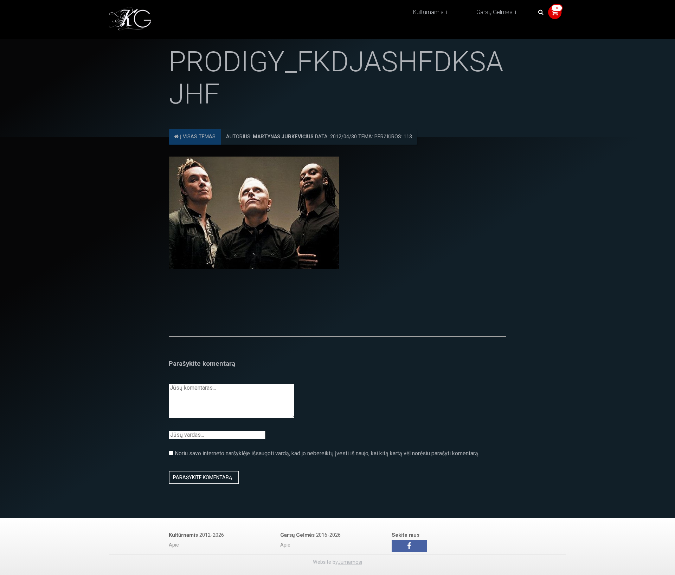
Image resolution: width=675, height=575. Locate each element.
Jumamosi (350, 562)
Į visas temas (197, 137)
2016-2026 (310, 535)
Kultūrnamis (428, 11)
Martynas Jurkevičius (283, 137)
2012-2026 (196, 535)
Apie (174, 545)
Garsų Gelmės (494, 11)
